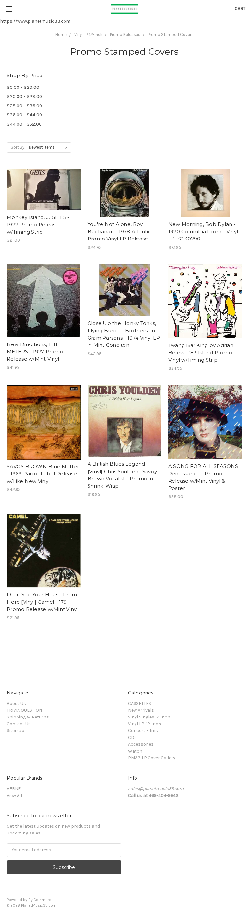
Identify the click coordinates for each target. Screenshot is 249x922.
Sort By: (18, 147)
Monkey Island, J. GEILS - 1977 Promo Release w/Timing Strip (38, 224)
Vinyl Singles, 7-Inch (149, 717)
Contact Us (19, 724)
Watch (135, 751)
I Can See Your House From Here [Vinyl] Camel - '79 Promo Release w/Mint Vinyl (42, 601)
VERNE (14, 788)
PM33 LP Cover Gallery (151, 758)
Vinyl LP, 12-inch (88, 34)
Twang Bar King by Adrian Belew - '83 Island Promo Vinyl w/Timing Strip (200, 352)
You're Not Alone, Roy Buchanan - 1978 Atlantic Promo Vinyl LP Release (119, 231)
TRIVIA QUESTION (24, 710)
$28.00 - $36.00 (24, 106)
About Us (16, 703)
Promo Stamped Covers (171, 34)
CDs (132, 737)
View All (14, 795)
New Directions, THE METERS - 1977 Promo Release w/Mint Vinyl (35, 351)
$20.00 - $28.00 (24, 96)
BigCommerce (40, 899)
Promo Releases (125, 34)
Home (61, 34)
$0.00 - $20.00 (23, 87)
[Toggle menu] (9, 9)
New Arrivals (141, 710)
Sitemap (15, 730)
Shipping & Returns (28, 717)
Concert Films (143, 730)
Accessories (141, 744)
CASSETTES (139, 703)
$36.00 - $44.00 (24, 115)
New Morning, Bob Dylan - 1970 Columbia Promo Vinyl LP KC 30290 (203, 231)
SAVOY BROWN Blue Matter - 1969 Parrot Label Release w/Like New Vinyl (43, 473)
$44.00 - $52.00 (24, 124)
